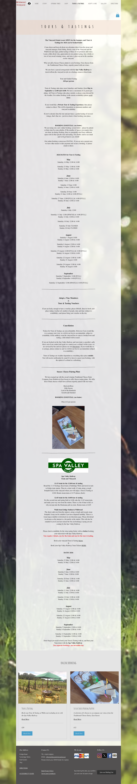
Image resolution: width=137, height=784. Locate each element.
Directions (75, 346)
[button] (117, 15)
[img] (76, 755)
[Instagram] (99, 755)
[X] (104, 755)
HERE (84, 545)
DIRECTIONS (23, 768)
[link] (42, 708)
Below (81, 540)
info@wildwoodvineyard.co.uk (56, 757)
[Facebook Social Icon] (109, 755)
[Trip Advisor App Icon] (114, 755)
